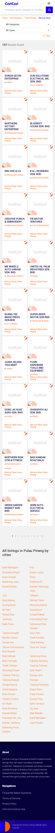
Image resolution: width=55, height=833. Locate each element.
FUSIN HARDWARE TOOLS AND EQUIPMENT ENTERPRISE (37, 366)
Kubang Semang (39, 660)
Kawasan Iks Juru (11, 717)
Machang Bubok (38, 605)
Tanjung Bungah (10, 632)
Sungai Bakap (37, 614)
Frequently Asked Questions (16, 793)
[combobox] (27, 24)
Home (5, 18)
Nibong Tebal (10, 91)
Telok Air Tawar (38, 647)
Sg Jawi (34, 708)
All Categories (16, 18)
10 (41, 536)
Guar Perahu (36, 722)
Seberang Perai (38, 656)
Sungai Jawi (36, 675)
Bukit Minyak (9, 656)
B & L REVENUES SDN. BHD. (39, 172)
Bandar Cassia (10, 637)
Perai (32, 577)
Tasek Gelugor (10, 665)
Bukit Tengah (9, 577)
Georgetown (9, 605)
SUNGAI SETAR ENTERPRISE (13, 77)
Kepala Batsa (9, 713)
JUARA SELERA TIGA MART (13, 363)
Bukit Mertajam (10, 567)
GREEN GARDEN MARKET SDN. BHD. (13, 508)
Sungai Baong (9, 684)
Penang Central (10, 699)
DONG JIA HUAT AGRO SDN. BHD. (14, 411)
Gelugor (34, 595)
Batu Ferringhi (9, 660)
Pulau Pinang (30, 18)
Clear (48, 36)
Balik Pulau (8, 624)
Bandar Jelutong (11, 722)
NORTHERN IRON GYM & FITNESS (14, 459)
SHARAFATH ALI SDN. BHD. (39, 411)
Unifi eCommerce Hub (13, 809)
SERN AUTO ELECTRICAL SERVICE (37, 508)
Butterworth (36, 581)
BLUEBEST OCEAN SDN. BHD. (40, 125)
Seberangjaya (9, 689)
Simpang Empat (10, 670)
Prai (32, 567)
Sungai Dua (8, 614)
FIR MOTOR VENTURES (36, 220)
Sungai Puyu (36, 699)
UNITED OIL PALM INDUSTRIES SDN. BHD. (40, 269)
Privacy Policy (9, 803)
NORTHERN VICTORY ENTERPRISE (12, 126)
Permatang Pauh (39, 619)
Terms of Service (11, 798)
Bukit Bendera (9, 708)
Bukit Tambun (37, 703)
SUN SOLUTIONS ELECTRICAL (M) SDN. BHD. (39, 78)
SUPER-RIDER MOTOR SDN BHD (40, 316)
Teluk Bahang (37, 642)
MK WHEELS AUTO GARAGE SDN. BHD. (13, 269)
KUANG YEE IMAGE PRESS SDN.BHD (12, 317)
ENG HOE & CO (13, 171)
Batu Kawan (8, 694)
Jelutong (7, 619)
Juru (4, 595)
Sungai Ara (8, 642)
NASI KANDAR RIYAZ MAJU (38, 459)
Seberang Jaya (10, 581)
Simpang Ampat (11, 572)
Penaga (34, 679)
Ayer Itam (35, 632)
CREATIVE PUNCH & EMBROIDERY (14, 220)
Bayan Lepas (37, 572)
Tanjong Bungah (10, 679)
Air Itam (6, 609)
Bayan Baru (36, 689)
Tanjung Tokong (10, 675)
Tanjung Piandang (39, 684)
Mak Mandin (36, 713)
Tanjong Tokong (38, 665)
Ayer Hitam (36, 670)
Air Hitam (7, 703)
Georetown (36, 609)
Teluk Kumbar (37, 637)
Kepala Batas (9, 586)
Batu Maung (8, 600)
